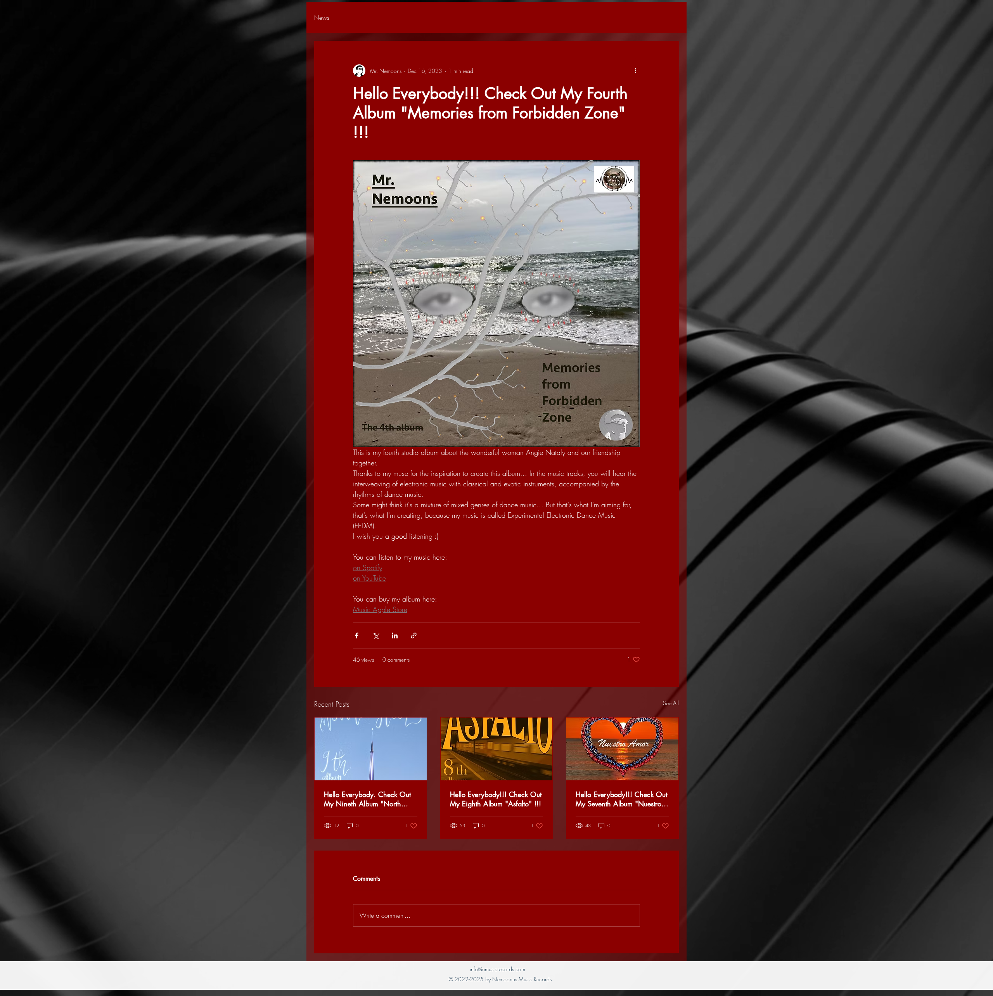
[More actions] (635, 70)
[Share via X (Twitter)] (375, 635)
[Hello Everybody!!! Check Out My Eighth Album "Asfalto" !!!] (497, 749)
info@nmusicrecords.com (497, 969)
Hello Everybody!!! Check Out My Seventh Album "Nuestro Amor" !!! (621, 799)
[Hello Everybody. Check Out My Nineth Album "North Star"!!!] (371, 749)
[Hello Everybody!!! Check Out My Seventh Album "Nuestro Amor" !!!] (622, 749)
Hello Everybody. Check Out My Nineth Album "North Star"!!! (367, 799)
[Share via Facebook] (356, 635)
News (321, 17)
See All (671, 703)
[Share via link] (413, 635)
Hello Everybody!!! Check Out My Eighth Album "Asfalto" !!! (495, 799)
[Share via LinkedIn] (394, 635)
